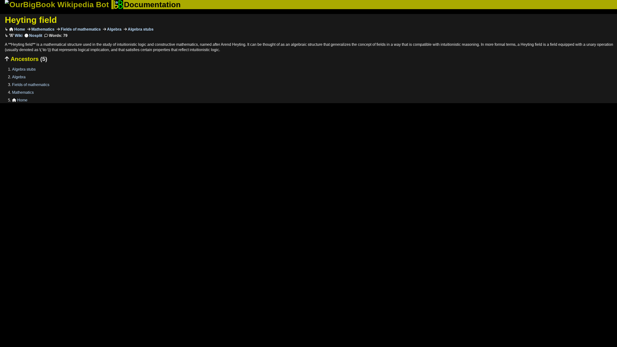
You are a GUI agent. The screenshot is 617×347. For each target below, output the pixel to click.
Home (17, 29)
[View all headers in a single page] (33, 35)
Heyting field (31, 20)
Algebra (113, 29)
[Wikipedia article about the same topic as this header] (15, 35)
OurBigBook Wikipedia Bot (59, 4)
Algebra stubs (140, 29)
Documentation (152, 4)
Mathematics (42, 29)
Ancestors (26, 59)
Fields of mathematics (80, 29)
